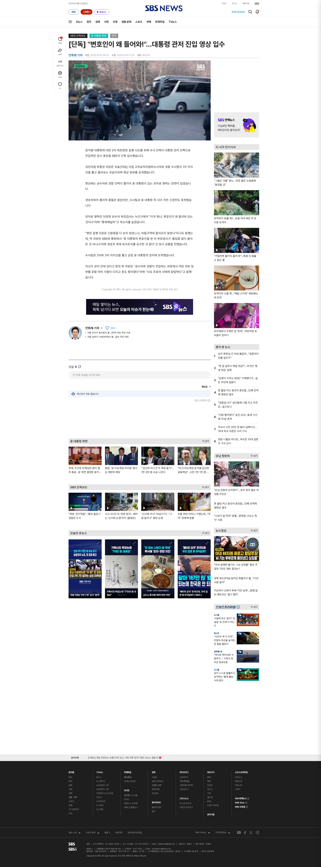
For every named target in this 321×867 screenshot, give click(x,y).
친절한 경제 (156, 785)
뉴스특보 (99, 809)
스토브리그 (184, 789)
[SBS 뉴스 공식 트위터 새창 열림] (251, 832)
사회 (106, 21)
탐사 (153, 811)
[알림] (257, 12)
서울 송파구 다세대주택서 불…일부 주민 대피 (108, 336)
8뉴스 (79, 21)
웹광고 (107, 832)
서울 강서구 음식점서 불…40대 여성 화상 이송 (108, 332)
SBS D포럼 (240, 806)
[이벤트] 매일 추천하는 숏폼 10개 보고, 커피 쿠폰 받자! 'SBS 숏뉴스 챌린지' (123, 757)
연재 (153, 771)
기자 (209, 793)
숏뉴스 (210, 789)
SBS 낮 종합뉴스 (131, 807)
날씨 (209, 777)
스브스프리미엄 (241, 771)
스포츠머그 (184, 777)
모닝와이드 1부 (102, 785)
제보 (209, 781)
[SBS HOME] (257, 3)
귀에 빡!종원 (185, 781)
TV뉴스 (173, 21)
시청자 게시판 (213, 805)
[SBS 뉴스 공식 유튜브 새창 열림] (239, 832)
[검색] (250, 11)
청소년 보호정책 (208, 851)
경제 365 (156, 789)
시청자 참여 (92, 833)
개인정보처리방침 (134, 832)
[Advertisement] (139, 420)
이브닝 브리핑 (129, 781)
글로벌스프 (218, 651)
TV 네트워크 (74, 809)
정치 (89, 21)
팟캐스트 (238, 781)
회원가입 (245, 3)
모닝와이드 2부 (102, 789)
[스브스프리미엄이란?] (239, 607)
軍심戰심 (128, 777)
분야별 (71, 771)
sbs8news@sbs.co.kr (166, 844)
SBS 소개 (75, 833)
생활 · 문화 (73, 797)
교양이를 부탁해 (186, 785)
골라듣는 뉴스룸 (130, 795)
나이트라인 (100, 801)
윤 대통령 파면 (98, 35)
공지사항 (210, 814)
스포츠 (138, 21)
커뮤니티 (238, 785)
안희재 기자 (92, 328)
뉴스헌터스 (100, 781)
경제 (97, 21)
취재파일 (160, 21)
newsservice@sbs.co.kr (161, 849)
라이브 (210, 785)
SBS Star (240, 802)
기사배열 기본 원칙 (191, 851)
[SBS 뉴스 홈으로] (164, 8)
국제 (115, 21)
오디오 (127, 789)
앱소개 (210, 797)
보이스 (127, 799)
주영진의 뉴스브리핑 (104, 793)
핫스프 (216, 633)
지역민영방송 (222, 833)
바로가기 (210, 771)
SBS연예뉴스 (241, 798)
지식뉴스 (238, 777)
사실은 (154, 777)
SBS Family (202, 833)
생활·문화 (126, 21)
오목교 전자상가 (186, 807)
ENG (224, 3)
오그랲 (216, 615)
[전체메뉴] (70, 22)
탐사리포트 (156, 802)
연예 (148, 21)
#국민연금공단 (238, 12)
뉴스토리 (99, 805)
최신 (70, 777)
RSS (209, 801)
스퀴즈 (237, 789)
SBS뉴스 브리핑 (131, 803)
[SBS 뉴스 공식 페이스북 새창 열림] (245, 832)
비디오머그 (184, 771)
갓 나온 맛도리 (185, 803)
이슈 (70, 813)
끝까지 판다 (156, 807)
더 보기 (205, 440)
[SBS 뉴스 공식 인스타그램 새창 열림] (257, 832)
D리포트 (155, 793)
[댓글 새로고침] (80, 367)
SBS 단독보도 (78, 35)
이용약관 (118, 832)
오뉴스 (99, 797)
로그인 (234, 3)
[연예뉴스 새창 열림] (236, 124)
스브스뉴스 (184, 798)
